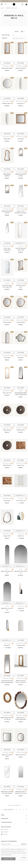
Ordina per (4, 38)
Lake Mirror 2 (7, 645)
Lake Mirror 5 (21, 608)
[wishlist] (13, 66)
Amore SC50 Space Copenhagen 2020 (7, 286)
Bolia (7, 569)
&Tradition (20, 246)
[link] (7, 51)
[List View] (24, 31)
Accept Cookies (8, 858)
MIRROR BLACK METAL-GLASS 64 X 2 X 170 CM (20, 792)
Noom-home (21, 533)
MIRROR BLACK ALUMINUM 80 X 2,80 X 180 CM (7, 792)
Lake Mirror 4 (21, 536)
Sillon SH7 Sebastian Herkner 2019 (21, 249)
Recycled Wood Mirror (7, 68)
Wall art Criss (20, 465)
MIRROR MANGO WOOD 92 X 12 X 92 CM (7, 718)
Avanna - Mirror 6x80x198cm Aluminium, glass (21, 212)
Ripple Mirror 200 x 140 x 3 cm (20, 572)
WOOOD (21, 390)
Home (2, 8)
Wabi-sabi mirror (7, 393)
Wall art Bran (7, 500)
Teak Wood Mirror (7, 322)
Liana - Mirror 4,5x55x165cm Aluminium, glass (7, 249)
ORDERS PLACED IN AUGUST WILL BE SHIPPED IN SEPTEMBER (14, 1)
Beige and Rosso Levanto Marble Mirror (20, 718)
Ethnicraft (20, 498)
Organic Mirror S (21, 103)
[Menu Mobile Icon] (2, 4)
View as (17, 31)
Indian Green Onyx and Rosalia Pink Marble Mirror (7, 681)
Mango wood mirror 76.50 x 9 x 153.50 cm (20, 681)
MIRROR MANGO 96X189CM (7, 174)
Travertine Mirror (21, 645)
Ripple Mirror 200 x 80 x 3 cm (7, 609)
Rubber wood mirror (21, 754)
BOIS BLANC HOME (7, 66)
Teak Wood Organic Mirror (21, 286)
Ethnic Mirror (7, 357)
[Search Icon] (6, 4)
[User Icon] (22, 4)
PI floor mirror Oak (20, 500)
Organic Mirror (7, 138)
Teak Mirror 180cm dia (7, 103)
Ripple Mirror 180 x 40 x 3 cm (7, 572)
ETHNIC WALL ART (7, 430)
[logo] (14, 4)
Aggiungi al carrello (21, 243)
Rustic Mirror (21, 138)
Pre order (7, 63)
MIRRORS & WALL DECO (11, 8)
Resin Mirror (21, 357)
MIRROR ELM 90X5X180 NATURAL (20, 174)
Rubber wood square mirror (7, 755)
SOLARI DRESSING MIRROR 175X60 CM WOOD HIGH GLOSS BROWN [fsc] (21, 394)
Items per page (5, 35)
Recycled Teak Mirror (21, 68)
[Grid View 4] (21, 31)
